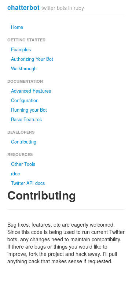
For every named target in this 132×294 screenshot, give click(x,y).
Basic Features (26, 119)
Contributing (23, 141)
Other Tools (23, 164)
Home (17, 27)
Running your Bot (29, 110)
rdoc (15, 173)
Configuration (24, 100)
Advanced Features (31, 91)
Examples (21, 49)
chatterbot (23, 7)
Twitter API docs (28, 183)
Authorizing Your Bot (32, 59)
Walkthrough (24, 68)
